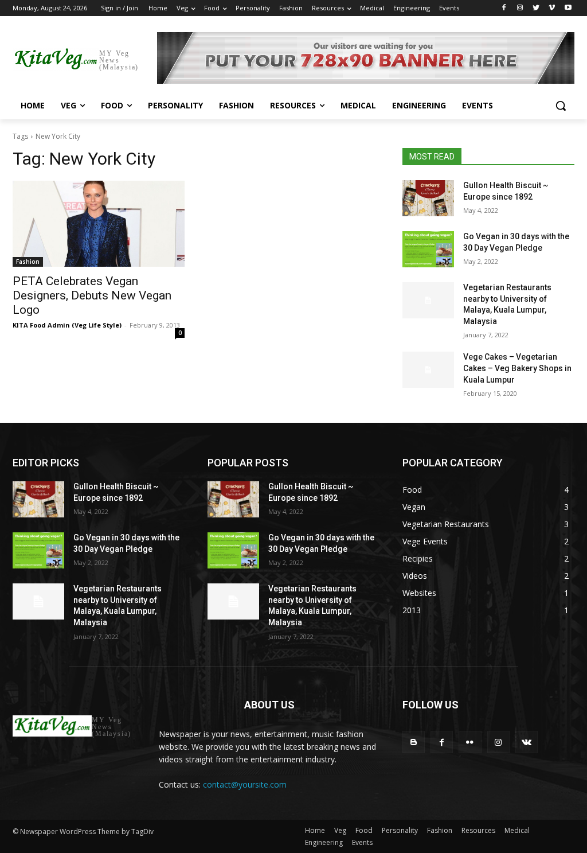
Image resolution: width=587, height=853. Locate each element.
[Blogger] (413, 742)
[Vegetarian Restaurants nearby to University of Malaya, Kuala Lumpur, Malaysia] (428, 300)
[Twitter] (536, 8)
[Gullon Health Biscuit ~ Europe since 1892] (428, 198)
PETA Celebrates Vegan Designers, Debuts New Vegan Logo (92, 295)
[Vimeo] (551, 8)
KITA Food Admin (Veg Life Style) (67, 325)
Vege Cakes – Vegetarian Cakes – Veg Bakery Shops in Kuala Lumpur (517, 368)
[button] (560, 105)
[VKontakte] (526, 742)
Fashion (28, 262)
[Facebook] (504, 8)
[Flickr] (470, 742)
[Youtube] (567, 8)
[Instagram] (520, 8)
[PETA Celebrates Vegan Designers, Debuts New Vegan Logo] (99, 224)
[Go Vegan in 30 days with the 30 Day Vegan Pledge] (428, 249)
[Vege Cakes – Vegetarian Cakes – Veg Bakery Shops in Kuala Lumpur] (428, 370)
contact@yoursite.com (245, 784)
